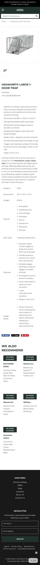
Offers (20, 485)
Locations (20, 492)
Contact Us (20, 498)
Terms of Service (9, 549)
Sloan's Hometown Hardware (22, 559)
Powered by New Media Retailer (19, 561)
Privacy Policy (16, 546)
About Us (20, 495)
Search (6, 546)
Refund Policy (29, 546)
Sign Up (20, 539)
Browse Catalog (20, 482)
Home (4, 21)
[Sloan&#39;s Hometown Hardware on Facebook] (36, 553)
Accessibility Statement (26, 549)
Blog (20, 488)
